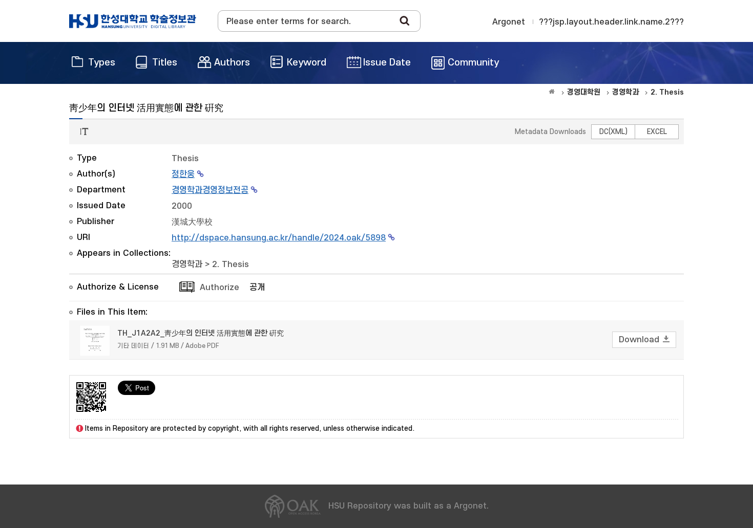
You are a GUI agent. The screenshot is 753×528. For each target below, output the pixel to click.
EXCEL (657, 132)
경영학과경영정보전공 (210, 190)
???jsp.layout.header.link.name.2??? (611, 22)
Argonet (508, 22)
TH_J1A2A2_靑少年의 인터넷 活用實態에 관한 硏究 (200, 333)
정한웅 (183, 174)
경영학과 (187, 264)
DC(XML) (613, 132)
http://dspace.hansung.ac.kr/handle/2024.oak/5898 (279, 238)
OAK (132, 21)
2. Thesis (230, 264)
